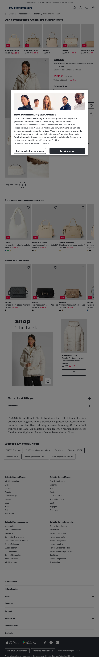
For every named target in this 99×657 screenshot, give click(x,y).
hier (34, 140)
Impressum (47, 143)
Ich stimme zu (67, 151)
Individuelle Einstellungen (30, 151)
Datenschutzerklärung (33, 143)
